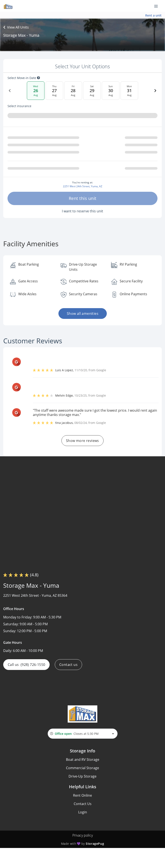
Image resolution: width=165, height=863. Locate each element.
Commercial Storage (82, 768)
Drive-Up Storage (82, 776)
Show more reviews (82, 440)
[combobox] (83, 734)
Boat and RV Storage (82, 759)
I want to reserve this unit (82, 211)
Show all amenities (82, 313)
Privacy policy (82, 835)
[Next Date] (155, 90)
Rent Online (82, 795)
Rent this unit (82, 198)
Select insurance (19, 106)
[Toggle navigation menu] (158, 6)
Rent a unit (153, 15)
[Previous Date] (10, 90)
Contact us (68, 664)
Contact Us (83, 803)
